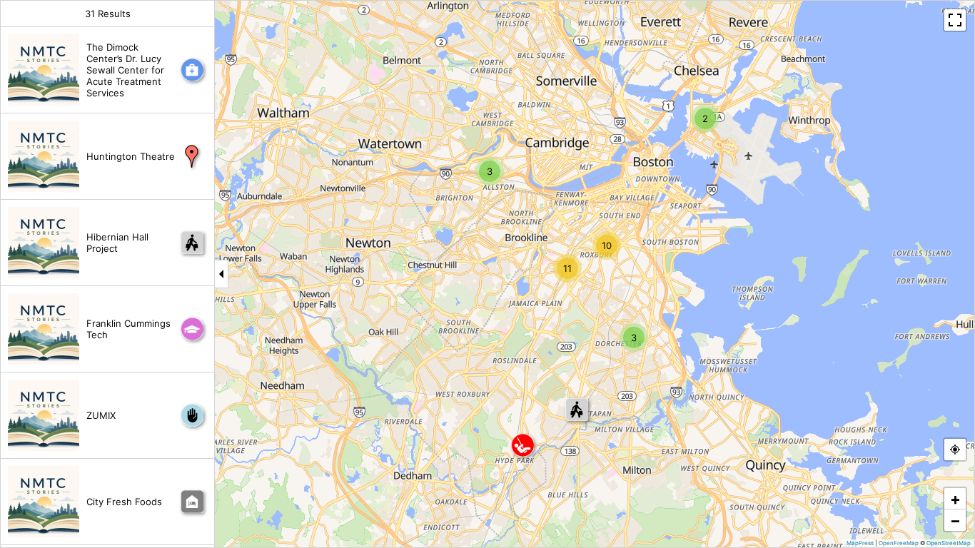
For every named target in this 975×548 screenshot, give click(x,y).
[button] (705, 118)
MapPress (860, 543)
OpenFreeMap (899, 543)
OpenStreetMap (948, 543)
